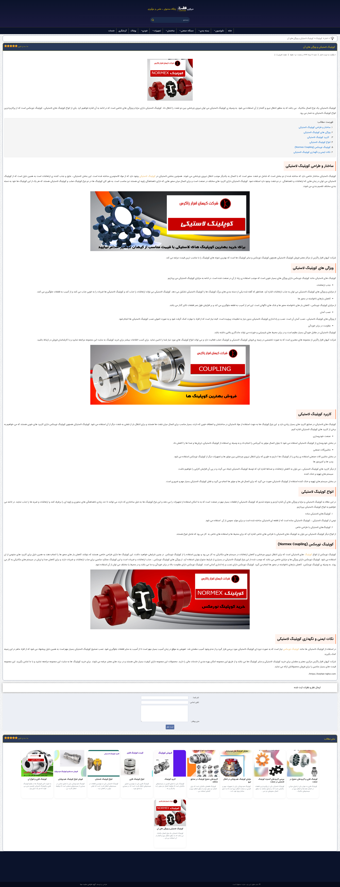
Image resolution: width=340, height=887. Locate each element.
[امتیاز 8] (14, 46)
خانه (230, 30)
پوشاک (133, 30)
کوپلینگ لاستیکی (147, 176)
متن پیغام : (195, 721)
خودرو (145, 30)
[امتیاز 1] (5, 46)
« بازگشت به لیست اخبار (328, 55)
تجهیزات (157, 30)
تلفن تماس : (194, 702)
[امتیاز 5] (10, 46)
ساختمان (171, 30)
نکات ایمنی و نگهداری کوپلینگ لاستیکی (312, 152)
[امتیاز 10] (17, 46)
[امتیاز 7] (13, 46)
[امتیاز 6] (11, 46)
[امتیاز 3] (7, 46)
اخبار (326, 38)
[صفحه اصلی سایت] (170, 8)
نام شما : (195, 697)
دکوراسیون (219, 30)
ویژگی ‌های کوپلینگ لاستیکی (317, 132)
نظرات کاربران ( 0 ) (280, 55)
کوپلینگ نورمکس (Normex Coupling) (312, 147)
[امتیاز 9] (15, 46)
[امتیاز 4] (9, 46)
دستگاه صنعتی (187, 30)
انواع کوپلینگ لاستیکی (319, 142)
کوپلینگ (319, 38)
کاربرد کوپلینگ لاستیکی (318, 137)
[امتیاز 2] (6, 46)
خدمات (111, 30)
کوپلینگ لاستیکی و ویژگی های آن (300, 38)
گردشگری (122, 30)
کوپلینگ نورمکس (291, 649)
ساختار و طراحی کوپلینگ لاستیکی (314, 127)
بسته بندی (204, 30)
